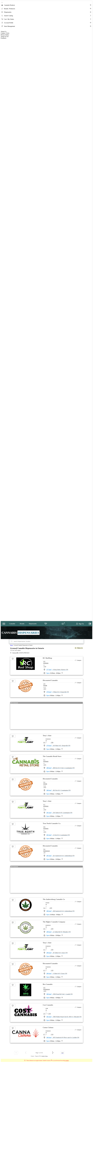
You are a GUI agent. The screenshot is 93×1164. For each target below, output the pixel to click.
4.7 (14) (48, 1034)
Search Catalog (8, 15)
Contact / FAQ (5, 33)
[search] (12, 641)
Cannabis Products (9, 5)
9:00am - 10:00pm (53, 859)
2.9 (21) (45, 686)
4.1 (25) (45, 762)
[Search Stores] (45, 624)
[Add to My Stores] (12, 658)
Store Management (9, 26)
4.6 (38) (48, 742)
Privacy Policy (5, 35)
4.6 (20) (48, 929)
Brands (22, 623)
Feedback (3, 38)
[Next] (52, 1052)
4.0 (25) (45, 829)
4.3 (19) (48, 970)
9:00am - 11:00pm (53, 695)
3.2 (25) (45, 784)
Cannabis (12, 623)
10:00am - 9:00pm (53, 914)
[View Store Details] (25, 669)
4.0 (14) (45, 664)
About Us (3, 31)
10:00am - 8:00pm (53, 673)
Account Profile (8, 23)
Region (15, 652)
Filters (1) (80, 648)
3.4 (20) (47, 908)
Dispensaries (7, 12)
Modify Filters (45, 1056)
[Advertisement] (46, 716)
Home (11, 645)
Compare (79, 660)
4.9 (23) (46, 989)
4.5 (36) (48, 949)
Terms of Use (4, 36)
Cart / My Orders (9, 19)
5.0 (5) (46, 850)
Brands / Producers (9, 8)
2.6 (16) (47, 1013)
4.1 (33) (45, 807)
